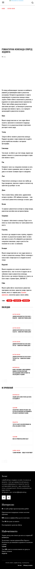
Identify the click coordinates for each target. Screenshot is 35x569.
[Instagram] (9, 497)
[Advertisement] (17, 28)
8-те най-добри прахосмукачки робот (15, 508)
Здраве (15, 407)
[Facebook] (4, 497)
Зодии (9, 301)
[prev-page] (3, 381)
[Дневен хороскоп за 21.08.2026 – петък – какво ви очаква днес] (6, 344)
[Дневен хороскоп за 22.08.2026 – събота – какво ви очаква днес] (6, 330)
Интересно (16, 367)
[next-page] (6, 381)
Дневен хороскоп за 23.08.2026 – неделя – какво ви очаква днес (22, 317)
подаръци (17, 301)
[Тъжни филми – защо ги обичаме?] (6, 452)
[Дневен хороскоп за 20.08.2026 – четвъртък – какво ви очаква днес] (6, 357)
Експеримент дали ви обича (12, 525)
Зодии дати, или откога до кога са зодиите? (22, 397)
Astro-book (11, 8)
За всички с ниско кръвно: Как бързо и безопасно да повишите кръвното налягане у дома (22, 411)
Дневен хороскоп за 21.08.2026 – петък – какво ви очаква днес (22, 344)
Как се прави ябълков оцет (21, 439)
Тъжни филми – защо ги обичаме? (23, 452)
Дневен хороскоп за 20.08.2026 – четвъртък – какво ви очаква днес (22, 358)
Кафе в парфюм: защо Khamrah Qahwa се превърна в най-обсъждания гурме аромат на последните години (21, 372)
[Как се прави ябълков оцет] (6, 438)
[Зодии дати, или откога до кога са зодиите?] (6, 397)
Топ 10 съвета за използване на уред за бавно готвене (22, 425)
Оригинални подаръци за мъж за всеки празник (15, 513)
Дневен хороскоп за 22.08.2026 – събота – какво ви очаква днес (22, 331)
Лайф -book (16, 450)
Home (3, 8)
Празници (26, 301)
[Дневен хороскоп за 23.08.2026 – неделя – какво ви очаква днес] (6, 316)
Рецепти (15, 422)
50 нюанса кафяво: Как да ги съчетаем (15, 518)
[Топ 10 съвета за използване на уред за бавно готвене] (6, 424)
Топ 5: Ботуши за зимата (10, 521)
